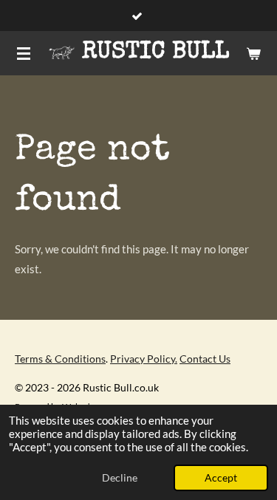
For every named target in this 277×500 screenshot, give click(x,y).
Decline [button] (119, 478)
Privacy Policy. (143, 358)
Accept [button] (221, 478)
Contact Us (204, 358)
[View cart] (253, 53)
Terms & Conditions (60, 358)
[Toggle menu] (23, 53)
